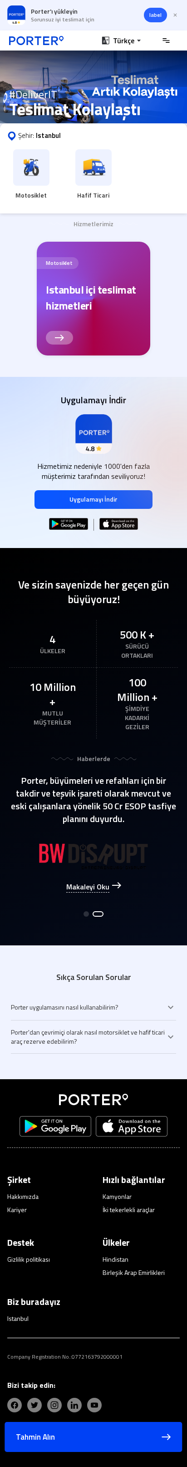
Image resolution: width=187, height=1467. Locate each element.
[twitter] (34, 1405)
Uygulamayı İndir (93, 499)
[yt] (94, 1405)
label (155, 14)
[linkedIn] (74, 1405)
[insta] (54, 1405)
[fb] (14, 1405)
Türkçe (123, 40)
